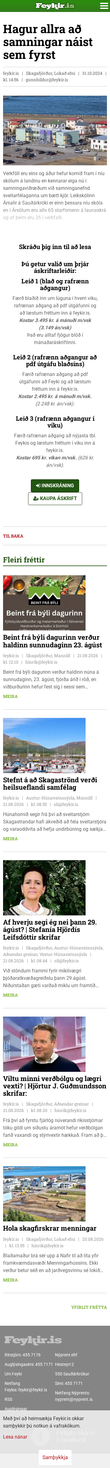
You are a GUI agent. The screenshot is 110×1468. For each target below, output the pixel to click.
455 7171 (44, 1364)
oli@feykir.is (66, 804)
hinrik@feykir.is (41, 662)
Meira (10, 696)
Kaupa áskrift (58, 498)
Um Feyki (13, 1373)
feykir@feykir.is (32, 1389)
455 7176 (32, 1354)
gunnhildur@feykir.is (47, 79)
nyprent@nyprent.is (74, 1399)
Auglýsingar (16, 1408)
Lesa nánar (15, 1437)
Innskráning (57, 486)
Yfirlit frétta (89, 1307)
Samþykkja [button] (55, 1457)
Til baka (13, 536)
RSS (8, 1399)
